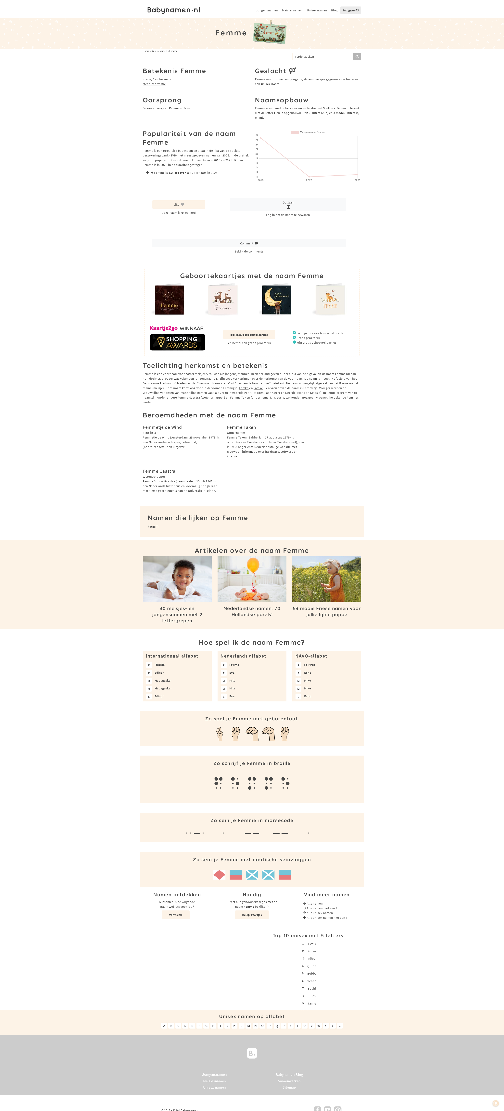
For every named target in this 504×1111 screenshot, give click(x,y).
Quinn (311, 966)
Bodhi (312, 988)
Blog (334, 10)
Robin (312, 951)
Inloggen (349, 10)
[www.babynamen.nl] (174, 10)
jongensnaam (204, 378)
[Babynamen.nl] (252, 1053)
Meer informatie (154, 84)
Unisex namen (317, 10)
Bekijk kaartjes (252, 915)
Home (146, 50)
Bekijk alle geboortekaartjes (249, 335)
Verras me (176, 915)
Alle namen (315, 903)
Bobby (311, 973)
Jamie (312, 1003)
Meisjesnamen (292, 10)
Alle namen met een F (322, 908)
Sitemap (289, 1087)
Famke (258, 388)
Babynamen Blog (289, 1074)
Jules (312, 996)
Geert (276, 393)
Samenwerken (289, 1081)
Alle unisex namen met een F (327, 918)
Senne (311, 981)
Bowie (312, 943)
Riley (311, 958)
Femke (243, 388)
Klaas (301, 393)
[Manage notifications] (496, 1103)
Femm (153, 526)
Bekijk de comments (249, 251)
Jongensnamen (267, 10)
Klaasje (315, 393)
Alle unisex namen (320, 913)
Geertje (290, 393)
